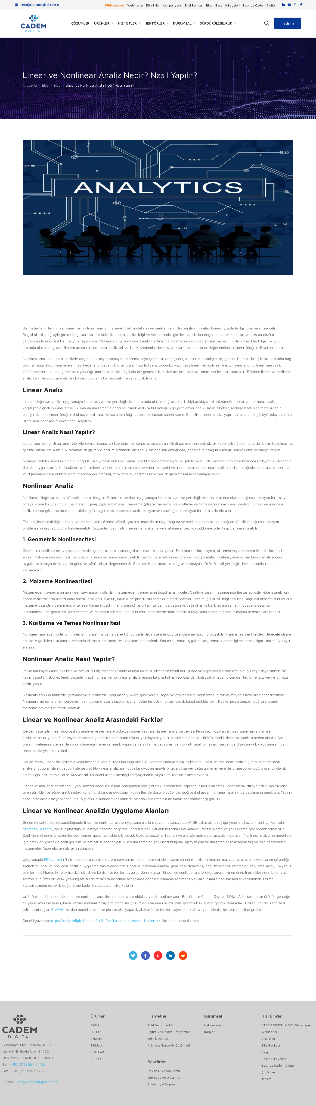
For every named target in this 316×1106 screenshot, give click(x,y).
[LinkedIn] (170, 955)
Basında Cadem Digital (259, 5)
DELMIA (96, 1032)
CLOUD (96, 1059)
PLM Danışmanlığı (160, 1025)
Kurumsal (182, 23)
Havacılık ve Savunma (164, 1071)
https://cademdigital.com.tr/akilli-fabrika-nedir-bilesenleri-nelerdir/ (105, 920)
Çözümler (80, 23)
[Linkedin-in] (283, 4)
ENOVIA (57, 909)
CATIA (95, 1025)
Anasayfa (30, 85)
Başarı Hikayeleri (227, 5)
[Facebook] (145, 955)
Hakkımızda (212, 1025)
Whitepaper (114, 5)
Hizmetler (127, 23)
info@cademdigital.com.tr (37, 1082)
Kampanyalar (172, 5)
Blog (209, 5)
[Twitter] (133, 955)
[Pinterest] (158, 955)
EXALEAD (97, 1052)
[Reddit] (183, 955)
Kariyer (209, 1032)
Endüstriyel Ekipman (162, 1084)
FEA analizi (53, 859)
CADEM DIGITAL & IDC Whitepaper (286, 1025)
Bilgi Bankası (194, 5)
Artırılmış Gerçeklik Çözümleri (169, 1045)
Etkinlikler (153, 5)
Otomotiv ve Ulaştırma (164, 1077)
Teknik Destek (158, 1038)
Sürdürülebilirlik (216, 23)
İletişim (288, 23)
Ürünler (102, 23)
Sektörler (155, 23)
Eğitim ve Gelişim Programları (169, 1032)
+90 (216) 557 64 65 (28, 1064)
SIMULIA (96, 1045)
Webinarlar (135, 5)
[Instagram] (295, 4)
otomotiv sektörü (37, 829)
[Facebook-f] (300, 4)
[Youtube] (289, 4)
